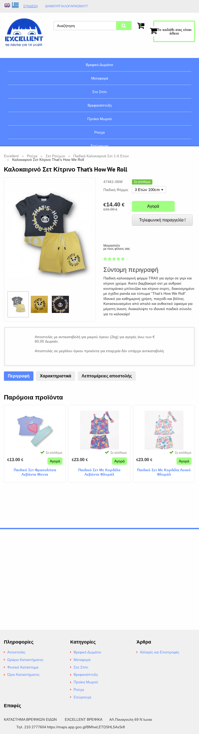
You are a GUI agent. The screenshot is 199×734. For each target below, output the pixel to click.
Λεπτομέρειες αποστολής (107, 376)
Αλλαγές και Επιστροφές (159, 652)
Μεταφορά (99, 78)
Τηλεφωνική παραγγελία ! (162, 220)
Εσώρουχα (99, 146)
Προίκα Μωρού (99, 119)
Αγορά (153, 206)
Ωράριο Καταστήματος (25, 660)
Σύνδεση (30, 6)
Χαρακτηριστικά (55, 376)
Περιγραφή (19, 376)
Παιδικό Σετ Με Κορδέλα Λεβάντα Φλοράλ (99, 472)
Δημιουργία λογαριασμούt (66, 6)
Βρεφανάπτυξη (100, 105)
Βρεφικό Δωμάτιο (99, 65)
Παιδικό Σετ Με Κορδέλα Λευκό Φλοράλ (164, 472)
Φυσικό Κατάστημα (22, 667)
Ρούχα (99, 132)
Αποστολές (16, 652)
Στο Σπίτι (99, 92)
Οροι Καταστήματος (23, 674)
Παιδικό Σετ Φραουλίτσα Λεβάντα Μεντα (35, 472)
